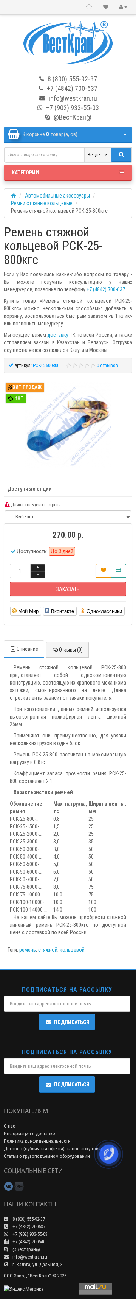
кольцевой (72, 950)
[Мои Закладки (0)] (105, 7)
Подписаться (71, 1022)
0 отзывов (107, 365)
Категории (25, 173)
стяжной (47, 950)
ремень (27, 950)
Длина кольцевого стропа (35, 504)
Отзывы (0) (71, 650)
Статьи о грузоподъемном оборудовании (47, 1156)
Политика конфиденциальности (37, 1141)
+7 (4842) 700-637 (106, 289)
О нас (9, 1126)
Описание (27, 649)
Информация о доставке (29, 1133)
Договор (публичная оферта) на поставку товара (55, 1148)
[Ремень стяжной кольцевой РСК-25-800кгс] (68, 425)
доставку (57, 335)
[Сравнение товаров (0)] (89, 7)
